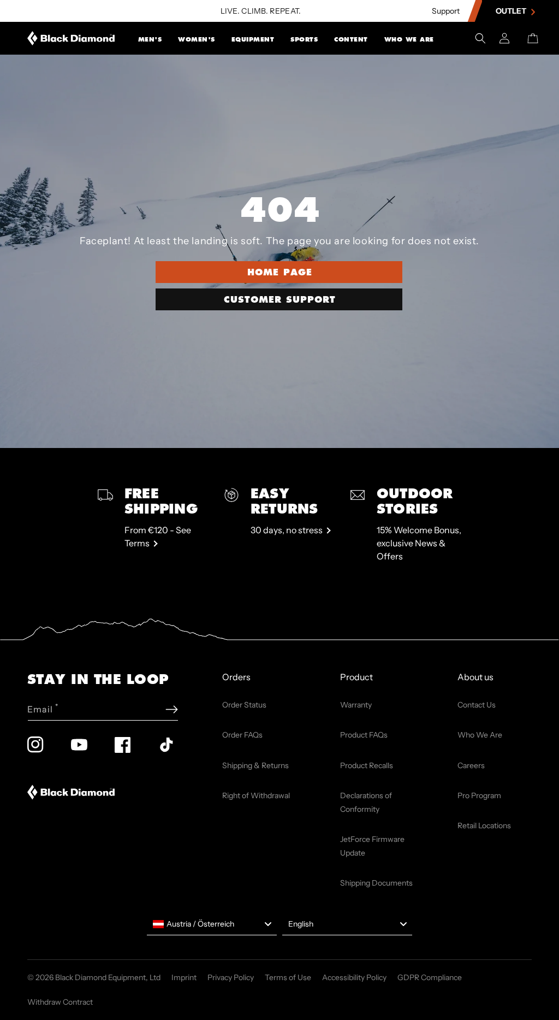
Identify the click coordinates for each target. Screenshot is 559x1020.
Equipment (253, 39)
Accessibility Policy (354, 977)
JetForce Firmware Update (372, 846)
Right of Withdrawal (256, 795)
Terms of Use (288, 977)
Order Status (244, 705)
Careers (471, 765)
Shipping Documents (376, 883)
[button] (150, 38)
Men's (150, 39)
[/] (71, 38)
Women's (196, 39)
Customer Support (280, 299)
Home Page (279, 272)
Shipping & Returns (255, 765)
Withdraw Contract (60, 1002)
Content (351, 39)
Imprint (184, 977)
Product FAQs (364, 735)
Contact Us (476, 705)
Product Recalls (366, 765)
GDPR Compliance (429, 977)
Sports (304, 39)
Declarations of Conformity (366, 802)
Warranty (356, 705)
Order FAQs (242, 735)
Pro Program (479, 795)
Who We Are (409, 39)
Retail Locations (484, 825)
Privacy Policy (230, 977)
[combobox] (212, 924)
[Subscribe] (172, 709)
